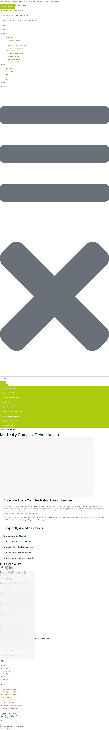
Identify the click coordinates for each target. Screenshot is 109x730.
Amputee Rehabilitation (9, 689)
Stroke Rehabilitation (9, 694)
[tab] (54, 536)
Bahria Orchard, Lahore (10, 20)
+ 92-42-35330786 (8, 10)
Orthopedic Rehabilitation (10, 700)
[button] (7, 6)
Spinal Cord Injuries (8, 702)
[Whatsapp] (15, 716)
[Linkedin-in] (11, 568)
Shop (4, 676)
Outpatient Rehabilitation (10, 708)
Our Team (6, 668)
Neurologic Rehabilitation (10, 692)
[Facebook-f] (2, 568)
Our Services (7, 671)
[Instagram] (11, 716)
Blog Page (6, 674)
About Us (5, 665)
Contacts (5, 679)
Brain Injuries (7, 697)
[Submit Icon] (3, 382)
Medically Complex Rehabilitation (13, 705)
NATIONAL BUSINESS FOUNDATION (11, 726)
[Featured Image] (17, 572)
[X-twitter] (6, 568)
